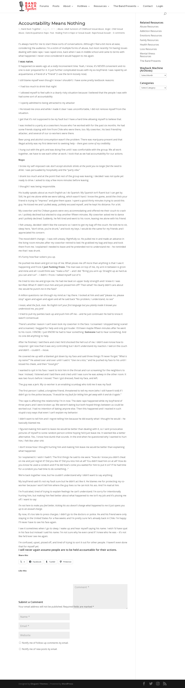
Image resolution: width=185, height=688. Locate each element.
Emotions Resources (151, 35)
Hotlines (82, 6)
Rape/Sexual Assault (101, 32)
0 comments (119, 32)
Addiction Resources (151, 31)
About (67, 6)
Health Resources (149, 44)
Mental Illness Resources (147, 55)
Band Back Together (31, 29)
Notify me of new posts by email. (39, 649)
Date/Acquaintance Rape (37, 32)
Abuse (60, 29)
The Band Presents (124, 6)
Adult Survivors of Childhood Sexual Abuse (84, 29)
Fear (52, 32)
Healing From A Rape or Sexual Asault (73, 32)
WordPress (67, 683)
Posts (56, 6)
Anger (108, 29)
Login (159, 6)
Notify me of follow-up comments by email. (45, 642)
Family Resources (149, 40)
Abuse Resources (149, 26)
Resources (100, 6)
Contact (148, 6)
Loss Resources (148, 49)
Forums (44, 6)
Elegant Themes (39, 683)
